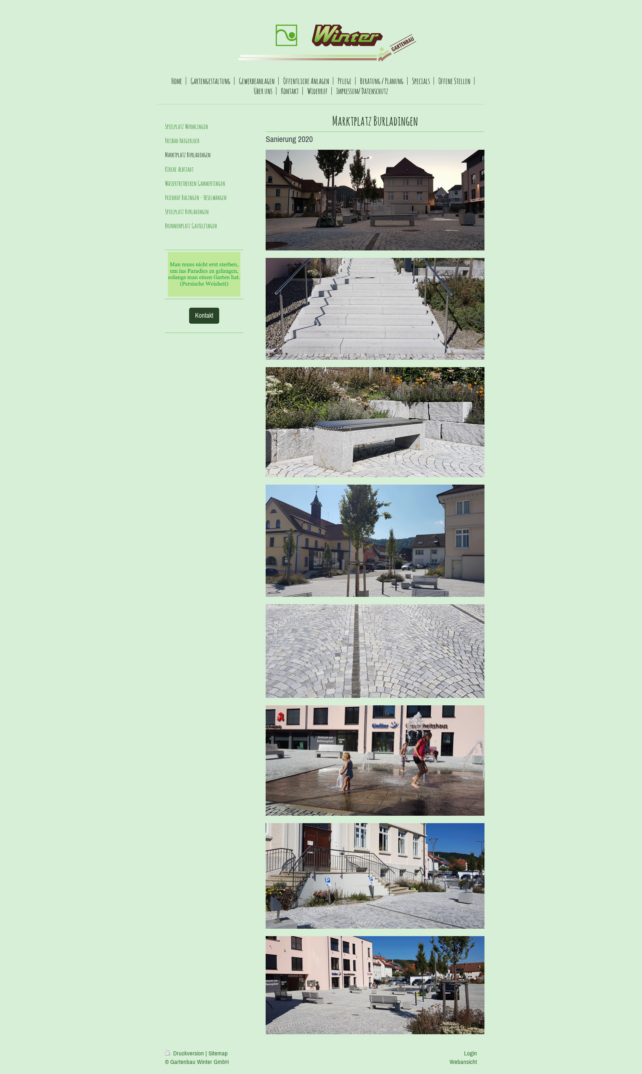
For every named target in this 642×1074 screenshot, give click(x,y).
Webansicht (463, 1061)
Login (470, 1053)
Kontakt (204, 315)
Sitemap (218, 1053)
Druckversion (188, 1053)
